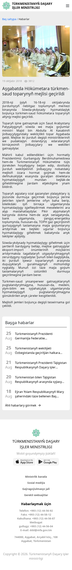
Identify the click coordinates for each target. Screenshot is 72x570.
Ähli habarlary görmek (20, 405)
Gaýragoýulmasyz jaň (36, 489)
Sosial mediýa (36, 483)
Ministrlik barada (36, 476)
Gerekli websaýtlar (36, 495)
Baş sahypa (9, 19)
